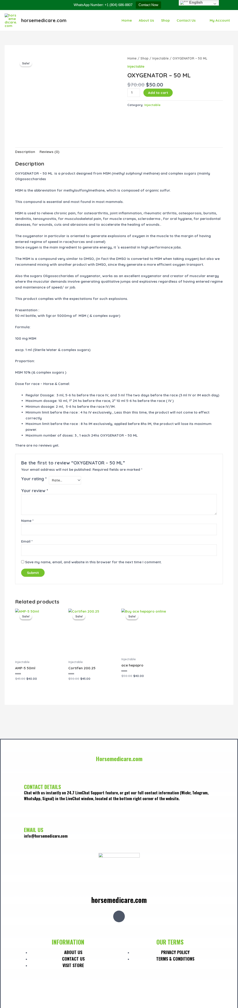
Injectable (160, 58)
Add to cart (158, 92)
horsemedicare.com (43, 20)
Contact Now (148, 5)
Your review (34, 490)
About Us (146, 20)
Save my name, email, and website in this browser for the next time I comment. (93, 562)
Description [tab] (25, 151)
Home (127, 20)
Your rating (34, 478)
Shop (165, 20)
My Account (220, 20)
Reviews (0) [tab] (49, 151)
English (195, 2)
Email (27, 541)
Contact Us (186, 20)
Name (27, 520)
